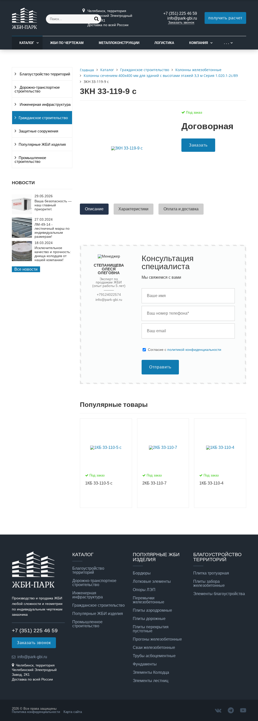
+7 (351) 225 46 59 (180, 13)
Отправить (160, 367)
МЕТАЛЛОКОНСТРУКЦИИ (119, 43)
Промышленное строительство (30, 160)
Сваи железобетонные (154, 648)
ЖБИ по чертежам (67, 43)
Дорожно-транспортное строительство (37, 89)
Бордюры (142, 573)
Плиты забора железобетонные (209, 584)
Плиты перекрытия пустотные (151, 629)
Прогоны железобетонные (157, 639)
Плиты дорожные (149, 619)
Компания (198, 43)
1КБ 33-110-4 (211, 483)
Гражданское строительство (43, 118)
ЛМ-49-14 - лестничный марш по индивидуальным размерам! (52, 230)
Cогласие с (184, 349)
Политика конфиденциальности (36, 712)
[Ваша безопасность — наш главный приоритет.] (22, 213)
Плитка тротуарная (211, 573)
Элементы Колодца (151, 672)
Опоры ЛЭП (144, 590)
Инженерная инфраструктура (45, 105)
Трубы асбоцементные (154, 656)
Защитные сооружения (38, 131)
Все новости (26, 269)
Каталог (26, 43)
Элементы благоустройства (219, 594)
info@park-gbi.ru (182, 18)
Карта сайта (72, 712)
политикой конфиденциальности (194, 350)
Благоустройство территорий (44, 74)
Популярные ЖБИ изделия (42, 144)
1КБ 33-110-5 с (98, 483)
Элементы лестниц (150, 681)
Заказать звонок (181, 22)
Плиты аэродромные (152, 610)
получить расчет (225, 18)
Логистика (164, 43)
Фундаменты (145, 664)
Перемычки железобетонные (148, 600)
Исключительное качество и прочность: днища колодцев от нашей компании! (53, 254)
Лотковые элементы (152, 582)
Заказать (198, 145)
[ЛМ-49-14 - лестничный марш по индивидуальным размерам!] (22, 236)
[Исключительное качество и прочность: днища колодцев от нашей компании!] (22, 260)
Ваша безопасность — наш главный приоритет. (53, 205)
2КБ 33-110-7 (154, 483)
